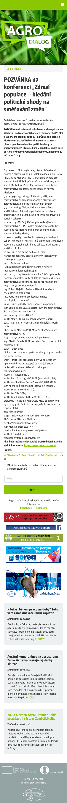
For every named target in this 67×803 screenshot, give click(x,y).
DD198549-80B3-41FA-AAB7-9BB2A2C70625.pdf (32, 455)
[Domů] (26, 36)
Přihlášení (41, 507)
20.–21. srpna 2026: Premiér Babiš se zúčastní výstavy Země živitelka (31, 716)
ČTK (32, 697)
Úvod (18, 68)
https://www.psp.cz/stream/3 (40, 445)
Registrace (26, 507)
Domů (10, 68)
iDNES (41, 639)
